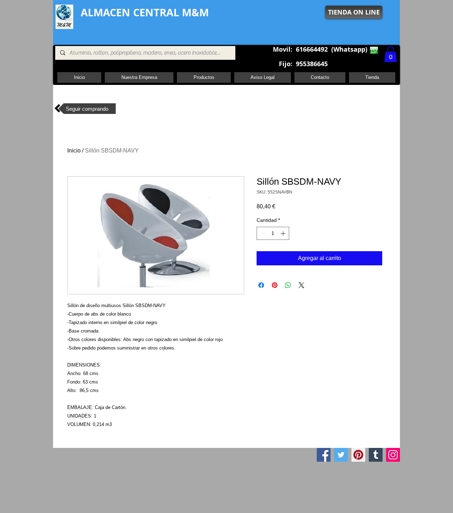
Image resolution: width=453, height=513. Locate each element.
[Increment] (283, 233)
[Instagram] (393, 455)
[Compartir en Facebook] (261, 285)
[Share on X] (301, 285)
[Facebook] (324, 455)
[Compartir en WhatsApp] (288, 285)
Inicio (74, 151)
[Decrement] (262, 233)
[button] (390, 54)
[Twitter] (341, 455)
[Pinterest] (358, 455)
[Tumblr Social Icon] (376, 455)
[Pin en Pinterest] (274, 285)
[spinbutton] (272, 233)
